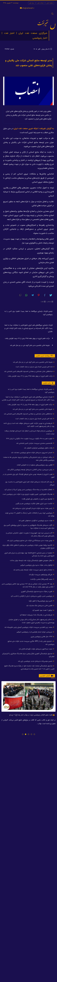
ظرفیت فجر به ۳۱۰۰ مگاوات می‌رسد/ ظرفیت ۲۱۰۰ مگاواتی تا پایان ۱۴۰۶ (29, 438)
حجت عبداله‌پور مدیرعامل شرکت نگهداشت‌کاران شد (36, 649)
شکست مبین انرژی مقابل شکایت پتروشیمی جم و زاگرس (34, 503)
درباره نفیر (31, 3)
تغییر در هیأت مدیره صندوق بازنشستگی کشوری (37, 591)
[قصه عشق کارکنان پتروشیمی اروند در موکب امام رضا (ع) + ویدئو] (28, 696)
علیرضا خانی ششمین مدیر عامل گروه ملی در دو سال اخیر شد (30, 345)
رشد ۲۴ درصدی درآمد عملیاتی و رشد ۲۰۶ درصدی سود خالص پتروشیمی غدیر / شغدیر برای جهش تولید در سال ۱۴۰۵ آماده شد (28, 585)
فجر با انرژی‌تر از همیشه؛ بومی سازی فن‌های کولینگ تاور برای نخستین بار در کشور (28, 475)
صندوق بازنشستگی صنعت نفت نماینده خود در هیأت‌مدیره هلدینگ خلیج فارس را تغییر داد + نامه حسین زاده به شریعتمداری (29, 667)
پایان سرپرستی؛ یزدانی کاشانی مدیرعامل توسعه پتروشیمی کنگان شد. (30, 469)
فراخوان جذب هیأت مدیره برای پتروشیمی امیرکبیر (36, 565)
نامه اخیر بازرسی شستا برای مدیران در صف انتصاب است (34, 366)
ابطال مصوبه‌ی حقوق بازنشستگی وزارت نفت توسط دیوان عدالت (31, 560)
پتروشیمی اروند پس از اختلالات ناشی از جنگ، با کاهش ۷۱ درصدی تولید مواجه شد (29, 514)
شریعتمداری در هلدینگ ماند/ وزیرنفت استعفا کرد (36, 615)
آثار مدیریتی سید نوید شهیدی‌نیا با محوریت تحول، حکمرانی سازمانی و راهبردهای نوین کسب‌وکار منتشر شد (30, 534)
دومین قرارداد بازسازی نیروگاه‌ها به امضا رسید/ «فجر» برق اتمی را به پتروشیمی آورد (28, 313)
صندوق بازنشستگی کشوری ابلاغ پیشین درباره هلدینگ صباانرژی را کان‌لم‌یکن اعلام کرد (28, 655)
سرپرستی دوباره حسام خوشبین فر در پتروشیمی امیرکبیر (35, 632)
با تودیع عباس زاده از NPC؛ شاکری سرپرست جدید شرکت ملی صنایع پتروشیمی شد (31, 642)
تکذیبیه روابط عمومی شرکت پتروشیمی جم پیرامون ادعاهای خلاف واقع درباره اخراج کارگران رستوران (28, 546)
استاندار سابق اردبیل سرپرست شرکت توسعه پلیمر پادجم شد (33, 569)
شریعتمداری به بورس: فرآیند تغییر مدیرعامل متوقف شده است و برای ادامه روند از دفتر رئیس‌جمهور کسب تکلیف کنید (29, 424)
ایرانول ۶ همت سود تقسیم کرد (42, 610)
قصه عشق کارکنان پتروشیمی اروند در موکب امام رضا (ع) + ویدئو (30, 715)
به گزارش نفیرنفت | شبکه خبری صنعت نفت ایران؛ (33, 128)
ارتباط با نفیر (40, 3)
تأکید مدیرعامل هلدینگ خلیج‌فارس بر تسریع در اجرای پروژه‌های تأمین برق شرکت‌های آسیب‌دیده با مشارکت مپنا (29, 526)
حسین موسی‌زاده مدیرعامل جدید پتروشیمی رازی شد (35, 661)
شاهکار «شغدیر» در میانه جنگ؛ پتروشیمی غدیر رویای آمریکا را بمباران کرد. (28, 489)
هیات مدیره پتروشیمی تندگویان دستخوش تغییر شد (36, 520)
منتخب (49, 301)
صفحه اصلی (50, 3)
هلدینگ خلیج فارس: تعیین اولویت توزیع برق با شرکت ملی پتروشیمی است (28, 494)
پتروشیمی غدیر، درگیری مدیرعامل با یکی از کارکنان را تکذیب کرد (32, 596)
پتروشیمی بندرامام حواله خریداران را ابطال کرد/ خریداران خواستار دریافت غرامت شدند (29, 432)
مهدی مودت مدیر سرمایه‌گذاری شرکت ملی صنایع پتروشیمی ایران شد (30, 540)
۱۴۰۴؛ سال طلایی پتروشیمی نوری (42, 636)
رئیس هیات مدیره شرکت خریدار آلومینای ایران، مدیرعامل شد (32, 508)
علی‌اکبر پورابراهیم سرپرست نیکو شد (41, 574)
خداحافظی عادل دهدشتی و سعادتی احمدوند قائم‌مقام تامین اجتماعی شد (28, 371)
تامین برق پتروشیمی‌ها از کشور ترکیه (41, 601)
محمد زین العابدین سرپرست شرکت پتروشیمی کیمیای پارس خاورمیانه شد (28, 627)
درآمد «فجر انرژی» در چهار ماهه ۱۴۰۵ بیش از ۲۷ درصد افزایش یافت (27, 338)
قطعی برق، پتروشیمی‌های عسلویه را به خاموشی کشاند (35, 465)
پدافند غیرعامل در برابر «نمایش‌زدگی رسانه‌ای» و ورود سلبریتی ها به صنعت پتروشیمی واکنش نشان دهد (28, 458)
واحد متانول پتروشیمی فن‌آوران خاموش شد (38, 448)
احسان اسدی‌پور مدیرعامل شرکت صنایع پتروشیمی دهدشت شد (32, 452)
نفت (42, 301)
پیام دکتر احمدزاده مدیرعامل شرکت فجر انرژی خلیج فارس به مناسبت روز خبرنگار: (29, 483)
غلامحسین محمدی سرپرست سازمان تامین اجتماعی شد (34, 443)
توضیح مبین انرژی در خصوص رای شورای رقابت (37, 499)
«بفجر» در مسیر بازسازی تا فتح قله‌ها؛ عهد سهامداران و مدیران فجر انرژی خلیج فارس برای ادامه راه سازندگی (29, 554)
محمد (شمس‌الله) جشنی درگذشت (41, 579)
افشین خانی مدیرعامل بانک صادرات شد (39, 605)
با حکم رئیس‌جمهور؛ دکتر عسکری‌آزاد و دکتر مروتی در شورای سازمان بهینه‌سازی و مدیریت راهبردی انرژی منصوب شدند (31, 621)
